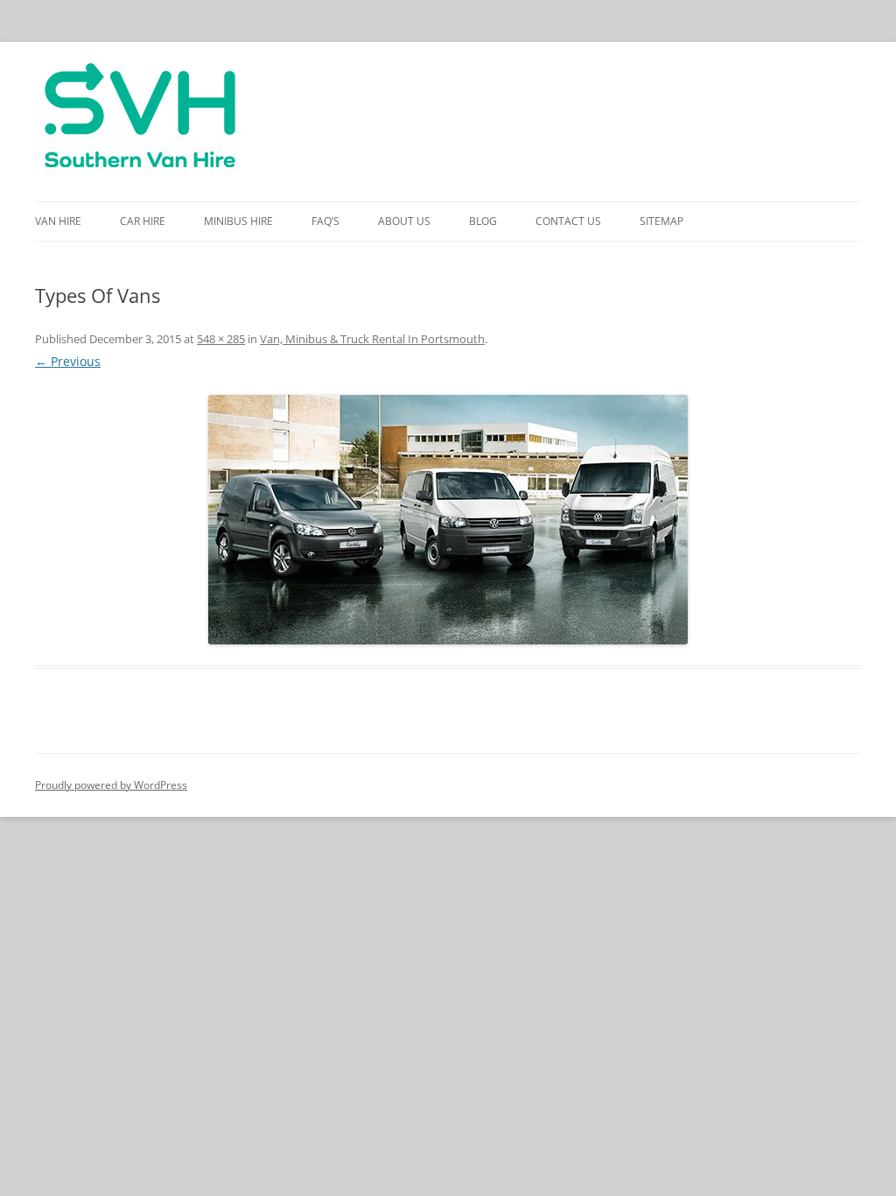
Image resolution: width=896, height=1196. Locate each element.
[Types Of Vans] (448, 519)
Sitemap (661, 221)
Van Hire (58, 221)
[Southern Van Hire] (140, 121)
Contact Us (568, 221)
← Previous (68, 361)
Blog (483, 221)
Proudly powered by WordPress (111, 784)
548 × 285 (221, 339)
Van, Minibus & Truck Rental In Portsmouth (372, 339)
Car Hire (142, 221)
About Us (404, 221)
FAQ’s (326, 221)
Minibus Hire (238, 221)
